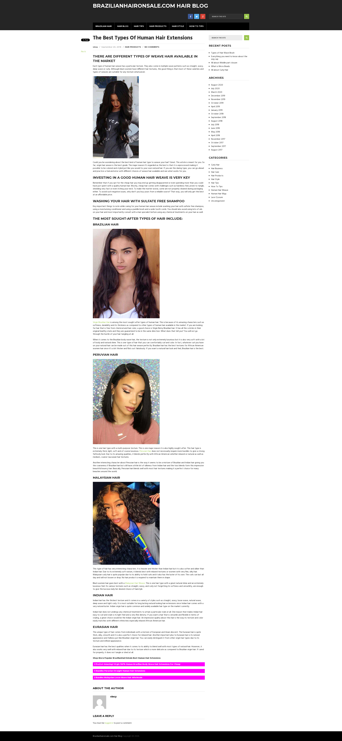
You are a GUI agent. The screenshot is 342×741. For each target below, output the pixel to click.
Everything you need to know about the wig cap (229, 58)
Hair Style (178, 26)
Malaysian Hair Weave (135, 583)
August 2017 (216, 150)
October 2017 (217, 142)
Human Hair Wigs (218, 194)
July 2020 (215, 88)
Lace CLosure (217, 197)
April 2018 (215, 135)
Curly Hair (215, 165)
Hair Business (217, 168)
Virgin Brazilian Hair (101, 322)
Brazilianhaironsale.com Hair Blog (150, 5)
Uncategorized (217, 201)
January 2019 (217, 110)
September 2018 (218, 117)
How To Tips (196, 26)
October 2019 (217, 103)
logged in (109, 723)
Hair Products (157, 26)
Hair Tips (139, 26)
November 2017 (218, 139)
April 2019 (215, 106)
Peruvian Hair (145, 451)
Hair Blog (122, 26)
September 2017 (218, 146)
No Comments (152, 47)
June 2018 (215, 128)
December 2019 (218, 96)
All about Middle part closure (224, 63)
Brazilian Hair (104, 26)
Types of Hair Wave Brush (222, 53)
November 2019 (218, 99)
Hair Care (215, 172)
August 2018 (216, 121)
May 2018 (215, 132)
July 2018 (215, 124)
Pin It (83, 51)
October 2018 (217, 114)
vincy (95, 47)
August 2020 (217, 85)
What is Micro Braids (220, 66)
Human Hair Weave (219, 190)
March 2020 (216, 92)
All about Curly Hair (219, 70)
